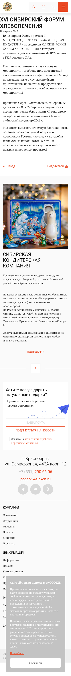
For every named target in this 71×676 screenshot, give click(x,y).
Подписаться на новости (35, 430)
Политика (9, 543)
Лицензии (9, 537)
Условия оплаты (13, 571)
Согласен (35, 663)
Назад (11, 166)
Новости (8, 532)
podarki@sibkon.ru (35, 479)
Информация (11, 560)
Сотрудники (10, 521)
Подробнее (35, 352)
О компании (10, 515)
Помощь (8, 565)
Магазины (9, 526)
